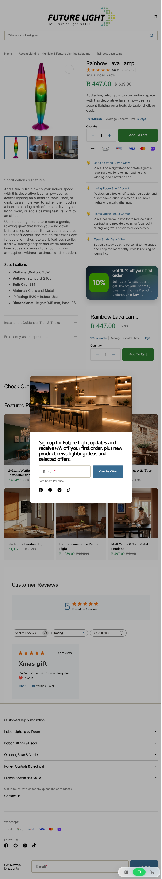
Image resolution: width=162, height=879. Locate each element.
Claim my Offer (106, 471)
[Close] (124, 381)
